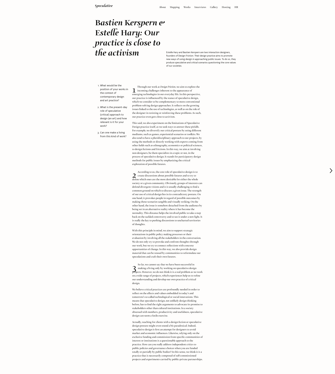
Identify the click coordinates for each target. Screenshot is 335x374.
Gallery (214, 6)
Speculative (104, 5)
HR (236, 6)
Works (187, 6)
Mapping (175, 6)
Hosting (226, 6)
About (162, 6)
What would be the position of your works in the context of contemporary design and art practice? (114, 93)
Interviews (200, 6)
